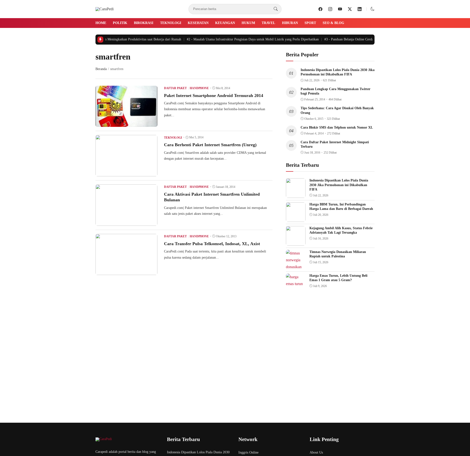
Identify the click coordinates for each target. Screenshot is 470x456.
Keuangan (225, 23)
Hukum (248, 23)
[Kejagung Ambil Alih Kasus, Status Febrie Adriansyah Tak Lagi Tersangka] (296, 242)
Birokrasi (143, 23)
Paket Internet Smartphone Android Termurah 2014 (213, 95)
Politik (120, 23)
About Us (316, 452)
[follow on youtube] (340, 9)
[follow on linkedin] (360, 9)
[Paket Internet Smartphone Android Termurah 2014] (126, 123)
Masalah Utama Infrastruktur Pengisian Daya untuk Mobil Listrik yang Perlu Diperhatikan (249, 39)
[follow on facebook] (320, 9)
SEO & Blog (333, 23)
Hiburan (290, 23)
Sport (310, 23)
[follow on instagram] (330, 9)
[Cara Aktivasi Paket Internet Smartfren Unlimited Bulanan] (126, 222)
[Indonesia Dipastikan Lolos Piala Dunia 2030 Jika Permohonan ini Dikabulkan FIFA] (296, 194)
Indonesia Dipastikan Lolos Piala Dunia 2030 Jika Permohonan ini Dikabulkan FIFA (338, 185)
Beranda (101, 69)
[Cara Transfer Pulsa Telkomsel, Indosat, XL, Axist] (126, 271)
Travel (268, 23)
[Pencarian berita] (275, 9)
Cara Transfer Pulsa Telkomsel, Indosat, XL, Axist (212, 243)
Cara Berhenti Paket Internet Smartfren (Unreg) (210, 144)
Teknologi (170, 23)
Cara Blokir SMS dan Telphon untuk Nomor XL (337, 127)
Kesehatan (198, 23)
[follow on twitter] (350, 9)
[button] (373, 9)
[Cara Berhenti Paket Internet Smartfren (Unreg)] (126, 173)
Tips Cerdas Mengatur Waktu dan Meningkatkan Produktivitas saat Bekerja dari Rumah (113, 39)
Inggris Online (248, 452)
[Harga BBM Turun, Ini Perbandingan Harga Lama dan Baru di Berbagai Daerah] (296, 218)
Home (100, 23)
